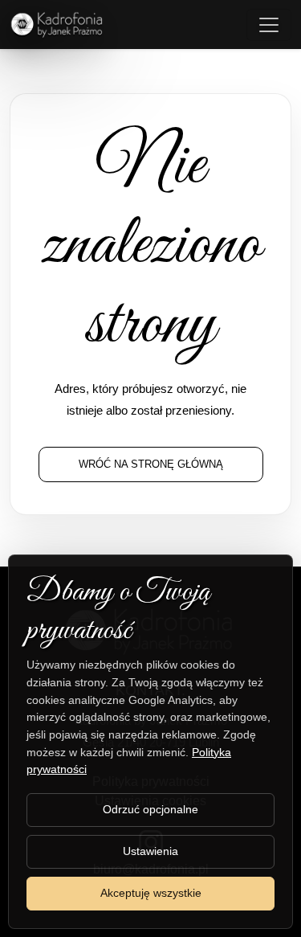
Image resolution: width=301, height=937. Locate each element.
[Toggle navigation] (268, 25)
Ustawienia (150, 851)
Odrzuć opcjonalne (150, 809)
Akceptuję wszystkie (150, 892)
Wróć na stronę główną (151, 464)
